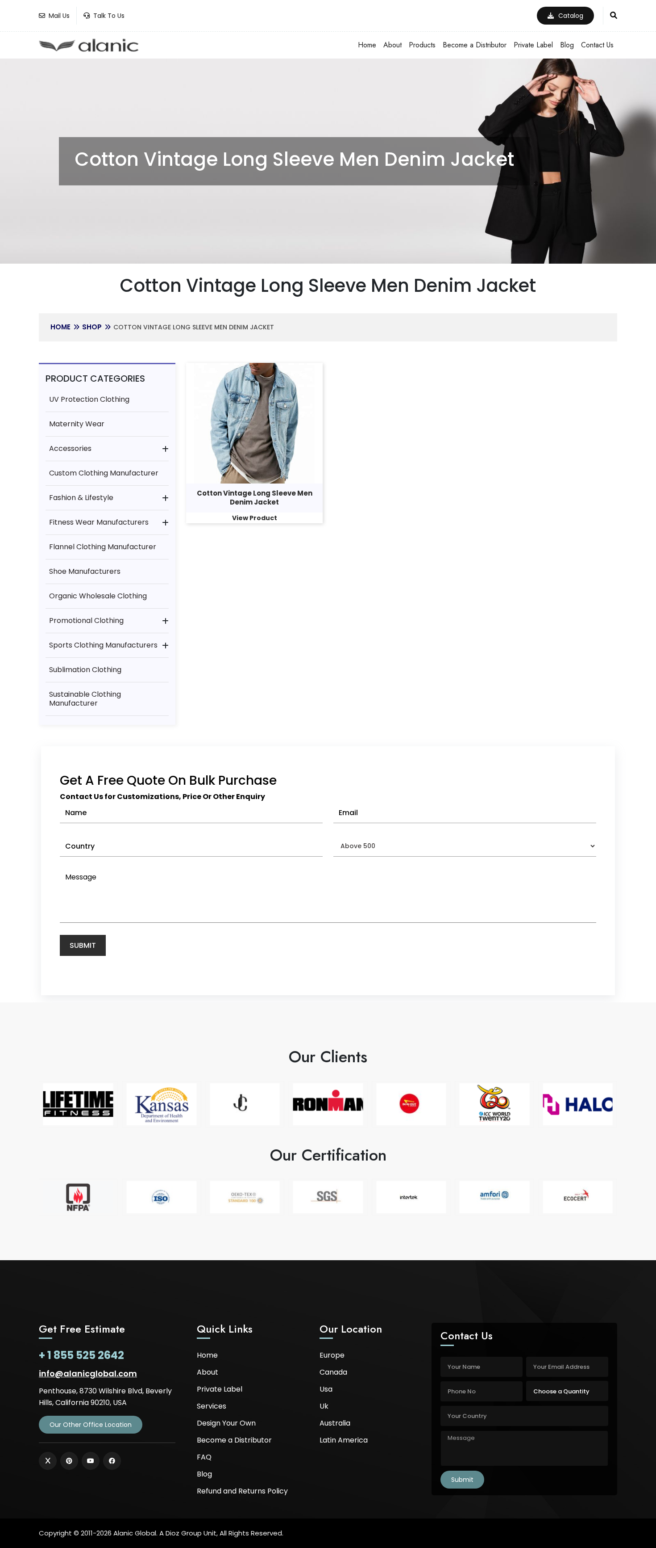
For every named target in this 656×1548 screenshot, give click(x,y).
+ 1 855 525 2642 (81, 1355)
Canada (333, 1372)
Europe (332, 1355)
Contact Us (597, 45)
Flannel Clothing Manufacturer (102, 547)
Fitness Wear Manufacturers (99, 522)
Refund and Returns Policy (242, 1491)
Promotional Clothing (86, 620)
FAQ (204, 1457)
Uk (324, 1406)
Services (211, 1406)
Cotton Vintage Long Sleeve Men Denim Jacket (254, 497)
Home (367, 45)
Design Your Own (226, 1423)
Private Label (533, 45)
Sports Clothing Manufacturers (103, 645)
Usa (326, 1389)
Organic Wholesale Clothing (98, 596)
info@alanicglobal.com (88, 1373)
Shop (92, 327)
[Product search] (613, 15)
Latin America (344, 1440)
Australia (335, 1423)
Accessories (70, 448)
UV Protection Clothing (89, 399)
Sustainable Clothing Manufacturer (85, 698)
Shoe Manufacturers (84, 571)
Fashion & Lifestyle (81, 497)
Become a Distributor (475, 45)
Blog (567, 45)
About (392, 45)
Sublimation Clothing (85, 670)
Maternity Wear (76, 424)
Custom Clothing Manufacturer (103, 473)
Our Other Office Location (91, 1424)
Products (422, 45)
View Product (254, 517)
